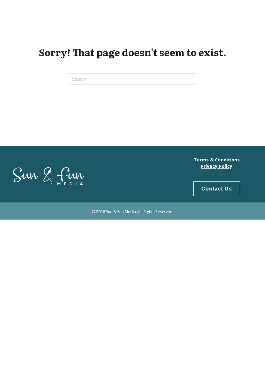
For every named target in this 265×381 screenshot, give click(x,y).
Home (146, 13)
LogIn (240, 13)
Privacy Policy (216, 166)
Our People (176, 13)
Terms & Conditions (217, 160)
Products (211, 13)
